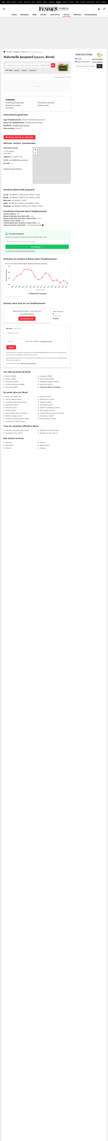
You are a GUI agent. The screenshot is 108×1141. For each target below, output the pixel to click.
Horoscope (91, 2)
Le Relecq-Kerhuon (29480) (14, 384)
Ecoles (9, 52)
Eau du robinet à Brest (13, 399)
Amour (45, 2)
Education (55, 15)
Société (71, 2)
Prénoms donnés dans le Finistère (52, 413)
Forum (103, 2)
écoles (66, 15)
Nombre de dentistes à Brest (50, 408)
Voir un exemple (97, 59)
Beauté (13, 2)
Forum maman (90, 15)
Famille (58, 2)
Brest (24, 52)
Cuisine (20, 2)
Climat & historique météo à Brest (17, 419)
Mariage (52, 2)
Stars (77, 2)
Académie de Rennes (21, 125)
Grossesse (24, 15)
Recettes (27, 2)
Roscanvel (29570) (46, 384)
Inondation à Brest (46, 405)
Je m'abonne (35, 247)
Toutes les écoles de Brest (12, 169)
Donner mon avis (27, 319)
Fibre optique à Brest (47, 410)
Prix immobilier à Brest (48, 419)
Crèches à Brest (11, 408)
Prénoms (77, 15)
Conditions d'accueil (47, 103)
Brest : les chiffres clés (13, 397)
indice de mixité (36, 225)
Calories (43, 442)
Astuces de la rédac (83, 62)
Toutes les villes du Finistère (50, 387)
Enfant (43, 15)
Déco (33, 2)
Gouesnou (32, 70)
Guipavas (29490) (46, 376)
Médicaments (44, 445)
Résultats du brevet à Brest (49, 430)
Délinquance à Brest (47, 399)
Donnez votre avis (20, 137)
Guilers (24, 70)
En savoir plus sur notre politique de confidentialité (20, 251)
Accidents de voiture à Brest (15, 421)
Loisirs (82, 2)
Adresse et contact (13, 105)
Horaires (10, 108)
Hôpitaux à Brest (46, 402)
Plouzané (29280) (11, 387)
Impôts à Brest (10, 410)
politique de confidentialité (28, 363)
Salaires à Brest (45, 397)
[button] (35, 149)
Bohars (16, 70)
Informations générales (15, 103)
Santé (65, 2)
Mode (8, 2)
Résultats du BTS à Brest (48, 433)
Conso (14, 15)
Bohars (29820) (10, 376)
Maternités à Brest (12, 405)
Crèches (8, 448)
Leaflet (68, 183)
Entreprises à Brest (46, 416)
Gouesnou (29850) (11, 382)
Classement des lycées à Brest (16, 402)
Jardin (39, 2)
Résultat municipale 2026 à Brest (17, 430)
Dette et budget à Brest (13, 416)
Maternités (9, 445)
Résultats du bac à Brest (14, 433)
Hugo (98, 2)
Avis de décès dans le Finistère (16, 413)
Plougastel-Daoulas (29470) (49, 382)
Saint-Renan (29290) (47, 379)
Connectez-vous (46, 341)
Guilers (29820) (10, 379)
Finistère (17, 52)
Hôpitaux (43, 448)
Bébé (34, 15)
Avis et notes (44, 105)
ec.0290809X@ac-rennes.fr (18, 160)
